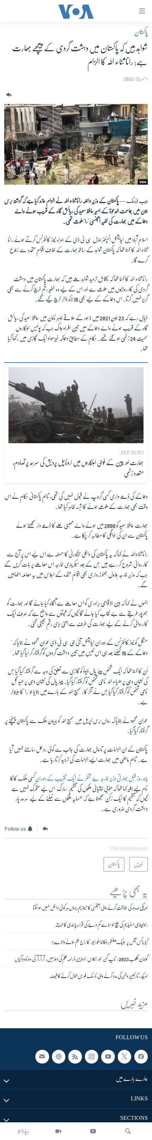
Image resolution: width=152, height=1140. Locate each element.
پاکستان (141, 32)
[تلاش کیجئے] (128, 1131)
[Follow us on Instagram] (91, 1057)
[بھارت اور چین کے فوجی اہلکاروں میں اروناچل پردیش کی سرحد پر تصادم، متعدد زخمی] (76, 405)
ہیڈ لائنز (24, 1131)
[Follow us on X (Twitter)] (124, 1057)
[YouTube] (93, 1131)
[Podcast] (58, 1057)
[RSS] (75, 1057)
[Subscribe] (42, 1057)
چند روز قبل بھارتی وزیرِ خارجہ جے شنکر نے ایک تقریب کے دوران (91, 778)
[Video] (58, 1131)
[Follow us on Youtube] (108, 1057)
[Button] (8, 95)
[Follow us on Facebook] (141, 1057)
